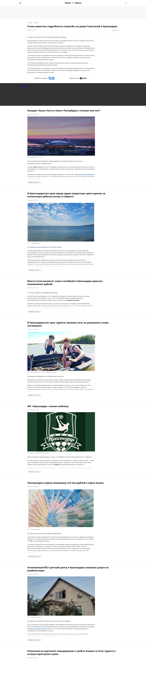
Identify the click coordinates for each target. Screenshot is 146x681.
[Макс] (49, 78)
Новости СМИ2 (24, 86)
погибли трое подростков (35, 629)
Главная (29, 22)
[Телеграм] (53, 78)
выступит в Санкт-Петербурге (84, 174)
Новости (36, 22)
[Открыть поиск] (125, 3)
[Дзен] (83, 78)
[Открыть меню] (20, 3)
